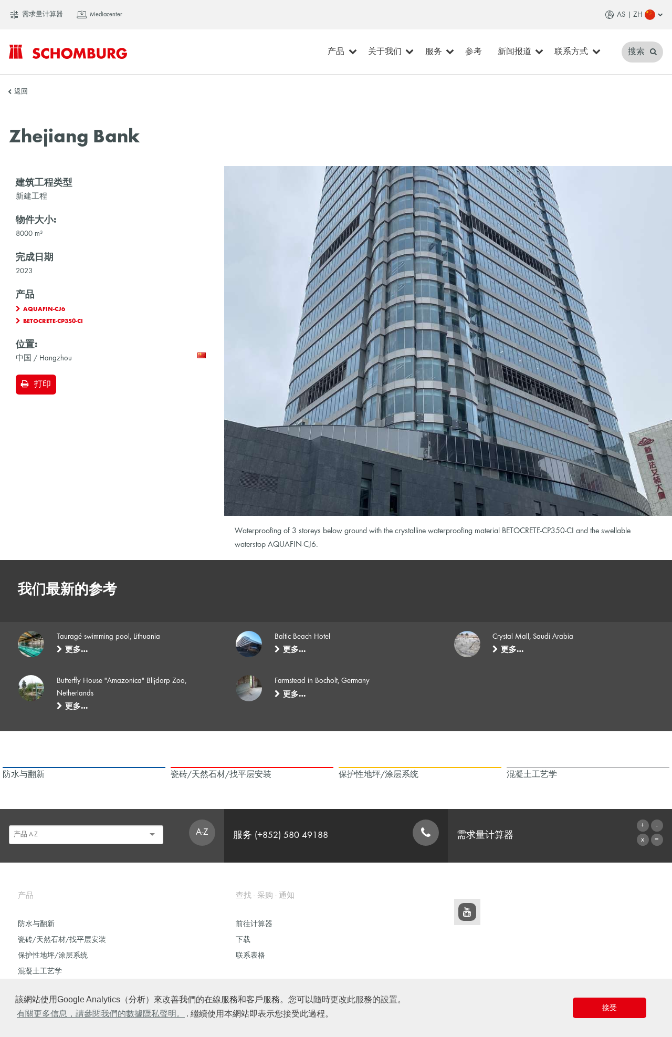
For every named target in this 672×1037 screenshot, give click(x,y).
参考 (473, 52)
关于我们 (385, 52)
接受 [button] (609, 1007)
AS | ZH (630, 14)
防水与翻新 (36, 924)
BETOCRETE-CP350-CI (53, 321)
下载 (243, 940)
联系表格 (250, 955)
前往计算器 (254, 924)
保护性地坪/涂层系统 (53, 955)
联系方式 (571, 52)
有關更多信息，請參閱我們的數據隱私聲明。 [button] (101, 1013)
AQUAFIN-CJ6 (44, 309)
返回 (21, 92)
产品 (336, 52)
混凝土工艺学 (40, 971)
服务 (433, 52)
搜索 (637, 52)
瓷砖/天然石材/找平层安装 (62, 940)
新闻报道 (514, 52)
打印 (42, 384)
